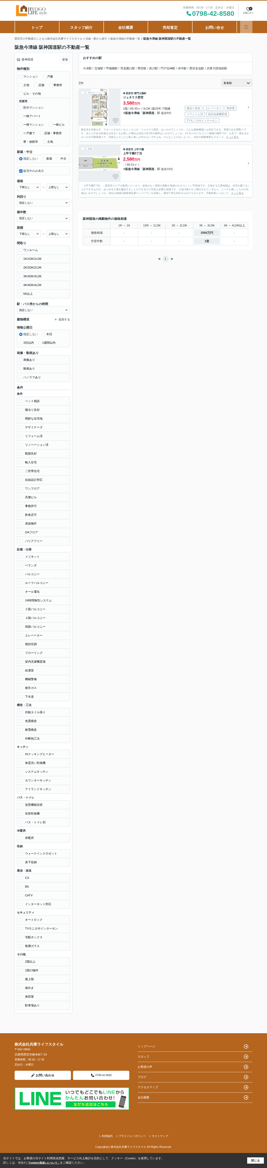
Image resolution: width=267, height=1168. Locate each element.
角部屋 (29, 996)
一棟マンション (33, 124)
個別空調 (31, 644)
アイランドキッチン (38, 789)
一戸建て (29, 133)
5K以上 (28, 293)
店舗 (41, 85)
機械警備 (31, 679)
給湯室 (29, 670)
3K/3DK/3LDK (32, 276)
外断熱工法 (32, 738)
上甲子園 (139, 149)
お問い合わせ (45, 1075)
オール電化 (32, 591)
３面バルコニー (35, 618)
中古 (63, 158)
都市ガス (31, 688)
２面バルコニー (35, 609)
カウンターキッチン (38, 780)
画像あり (29, 359)
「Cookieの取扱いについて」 (43, 1162)
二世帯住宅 (32, 471)
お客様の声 (145, 1066)
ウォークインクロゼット (41, 853)
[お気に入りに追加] (115, 120)
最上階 (29, 979)
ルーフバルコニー (36, 583)
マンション (30, 76)
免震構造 (31, 721)
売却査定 (170, 27)
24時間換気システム (38, 600)
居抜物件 (31, 523)
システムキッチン (36, 771)
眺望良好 (31, 453)
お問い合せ (214, 27)
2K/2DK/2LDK (32, 267)
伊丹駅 (182, 68)
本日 (49, 334)
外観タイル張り (35, 712)
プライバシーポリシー (132, 1136)
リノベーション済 (36, 444)
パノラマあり (32, 377)
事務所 (57, 85)
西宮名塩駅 (196, 68)
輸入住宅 (31, 462)
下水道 (29, 696)
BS (27, 886)
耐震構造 (31, 729)
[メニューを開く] (246, 27)
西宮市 (129, 93)
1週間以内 (48, 342)
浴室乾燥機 (32, 813)
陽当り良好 (32, 409)
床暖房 (29, 837)
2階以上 (30, 961)
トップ (37, 27)
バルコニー (32, 574)
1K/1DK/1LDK (32, 258)
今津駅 (87, 68)
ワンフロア (32, 488)
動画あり (29, 368)
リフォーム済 (34, 436)
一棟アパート (32, 116)
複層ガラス (32, 946)
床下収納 (31, 862)
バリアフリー (34, 541)
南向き (29, 987)
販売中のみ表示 (33, 170)
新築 (49, 158)
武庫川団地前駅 (217, 68)
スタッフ (143, 1056)
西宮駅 (142, 68)
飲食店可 (31, 514)
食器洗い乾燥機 (35, 763)
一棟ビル (59, 124)
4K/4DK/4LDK (32, 285)
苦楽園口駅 (127, 68)
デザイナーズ (34, 427)
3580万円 (207, 232)
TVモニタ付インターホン (41, 928)
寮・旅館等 (30, 141)
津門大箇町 (140, 93)
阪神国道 (148, 113)
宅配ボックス (34, 937)
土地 (26, 85)
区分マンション (33, 107)
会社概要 (125, 27)
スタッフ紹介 (81, 27)
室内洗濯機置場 (35, 661)
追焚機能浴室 (34, 804)
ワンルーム (30, 250)
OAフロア (31, 532)
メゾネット (32, 556)
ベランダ (31, 565)
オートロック (34, 919)
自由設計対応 (34, 479)
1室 (207, 241)
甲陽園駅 (112, 68)
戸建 (50, 76)
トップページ (146, 1046)
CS (27, 877)
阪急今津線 (132, 113)
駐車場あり (32, 1005)
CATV (29, 895)
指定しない (30, 158)
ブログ (142, 1077)
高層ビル (31, 497)
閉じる (255, 1160)
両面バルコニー (35, 626)
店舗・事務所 (53, 133)
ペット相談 (32, 401)
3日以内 (28, 342)
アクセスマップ (148, 1087)
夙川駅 (153, 68)
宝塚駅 (98, 68)
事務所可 (31, 506)
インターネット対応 (38, 904)
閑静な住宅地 (34, 418)
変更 (65, 59)
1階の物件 (31, 970)
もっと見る (232, 137)
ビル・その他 (32, 93)
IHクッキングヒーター (39, 754)
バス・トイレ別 (35, 822)
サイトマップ (160, 1136)
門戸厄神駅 (168, 68)
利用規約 (107, 1136)
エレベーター (34, 635)
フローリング (34, 653)
